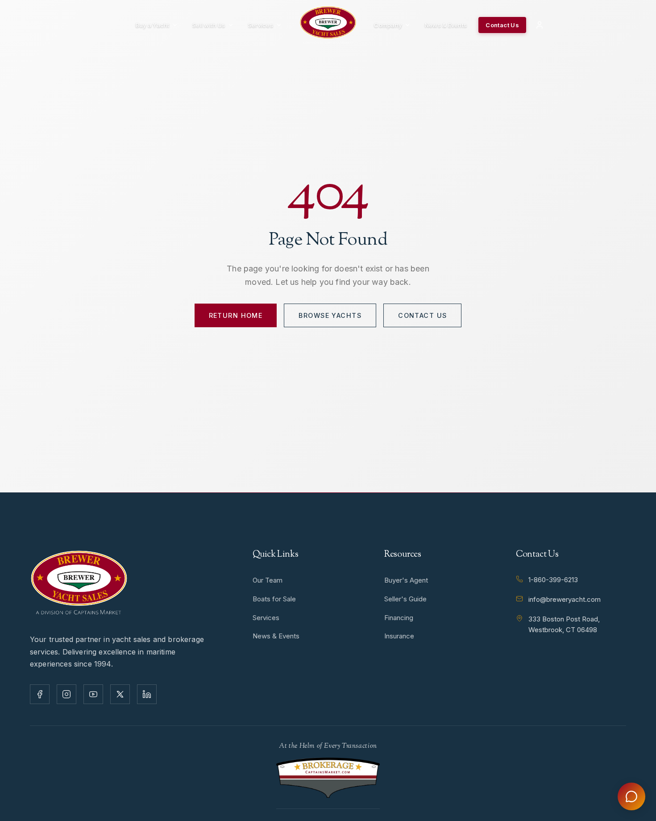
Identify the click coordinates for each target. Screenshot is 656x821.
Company (388, 25)
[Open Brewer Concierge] (631, 796)
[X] (120, 694)
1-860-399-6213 (553, 579)
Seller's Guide (405, 599)
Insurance (399, 636)
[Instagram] (66, 694)
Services (260, 25)
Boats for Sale (274, 599)
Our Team (267, 580)
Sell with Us (208, 25)
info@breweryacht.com (564, 599)
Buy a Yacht (153, 25)
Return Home (236, 315)
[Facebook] (40, 694)
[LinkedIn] (147, 694)
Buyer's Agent (406, 580)
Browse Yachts (330, 315)
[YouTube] (93, 694)
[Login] (539, 25)
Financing (398, 617)
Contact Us (502, 25)
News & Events (446, 25)
